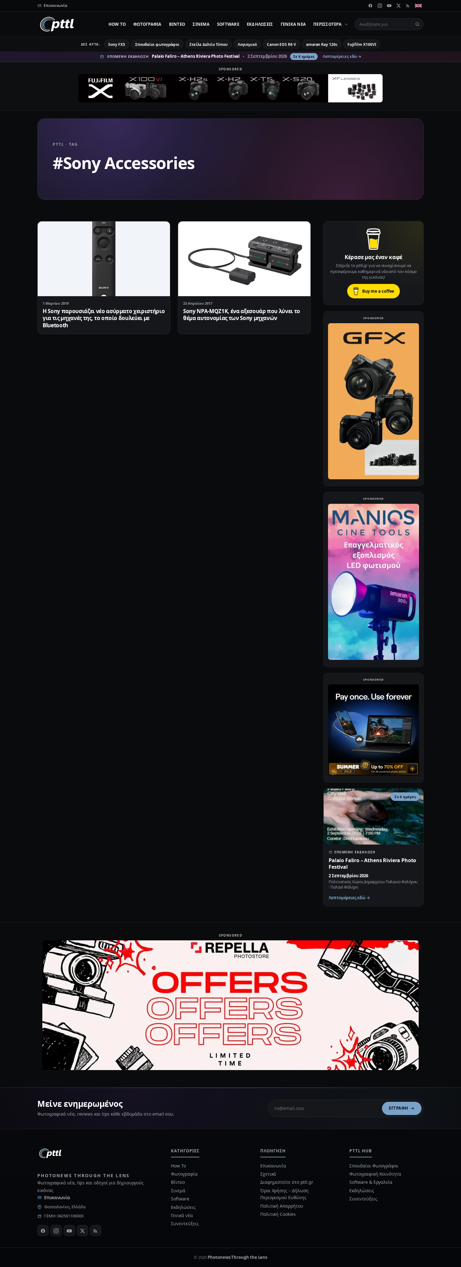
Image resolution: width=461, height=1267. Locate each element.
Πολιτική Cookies (278, 1214)
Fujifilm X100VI (361, 44)
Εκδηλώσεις (260, 24)
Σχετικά (268, 1174)
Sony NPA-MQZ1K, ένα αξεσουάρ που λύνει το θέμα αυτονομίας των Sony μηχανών (241, 314)
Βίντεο (177, 24)
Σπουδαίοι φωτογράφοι (157, 44)
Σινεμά (201, 24)
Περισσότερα (327, 24)
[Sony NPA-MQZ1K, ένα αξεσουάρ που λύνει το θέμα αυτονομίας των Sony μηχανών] (244, 258)
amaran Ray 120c (321, 44)
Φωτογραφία (147, 24)
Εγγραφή (398, 1108)
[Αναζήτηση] (417, 24)
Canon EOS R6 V (281, 44)
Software (228, 24)
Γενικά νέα (293, 24)
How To (117, 24)
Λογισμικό (247, 44)
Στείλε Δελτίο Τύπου (208, 44)
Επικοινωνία (57, 1197)
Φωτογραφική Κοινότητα (375, 1174)
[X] (398, 5)
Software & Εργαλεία (370, 1182)
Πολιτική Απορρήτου (282, 1206)
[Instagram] (379, 5)
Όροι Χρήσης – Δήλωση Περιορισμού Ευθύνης (284, 1194)
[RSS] (408, 5)
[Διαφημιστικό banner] (230, 88)
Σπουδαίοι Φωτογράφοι (373, 1166)
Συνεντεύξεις (185, 1223)
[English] (418, 5)
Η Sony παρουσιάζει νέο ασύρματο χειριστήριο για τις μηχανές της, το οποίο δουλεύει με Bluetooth (104, 318)
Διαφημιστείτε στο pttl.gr (286, 1182)
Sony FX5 (116, 44)
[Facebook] (370, 5)
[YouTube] (389, 5)
